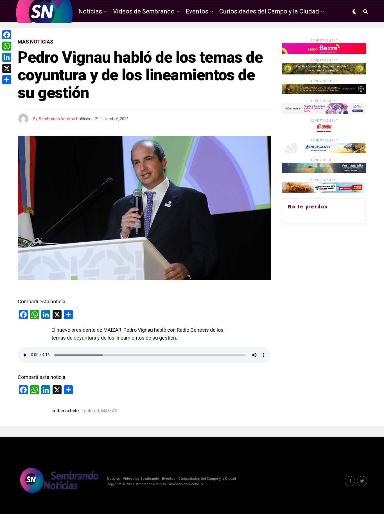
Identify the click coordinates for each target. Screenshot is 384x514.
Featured (90, 411)
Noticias (90, 11)
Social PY (196, 484)
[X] (6, 68)
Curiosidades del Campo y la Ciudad (269, 11)
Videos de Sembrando (144, 11)
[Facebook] (6, 34)
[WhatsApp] (6, 46)
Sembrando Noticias (57, 119)
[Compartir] (6, 79)
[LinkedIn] (6, 57)
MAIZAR (109, 411)
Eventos (197, 11)
